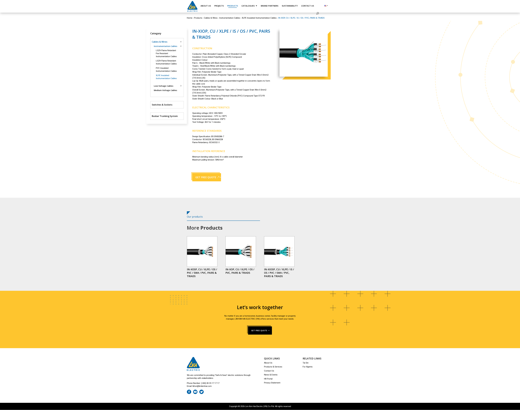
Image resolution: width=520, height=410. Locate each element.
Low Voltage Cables (163, 85)
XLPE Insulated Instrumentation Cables (259, 18)
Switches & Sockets (162, 104)
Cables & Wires (210, 18)
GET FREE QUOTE (205, 177)
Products (232, 5)
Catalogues (248, 5)
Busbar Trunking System (165, 116)
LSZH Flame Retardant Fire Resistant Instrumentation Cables (166, 53)
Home (189, 18)
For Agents (308, 367)
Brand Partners (269, 5)
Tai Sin (305, 363)
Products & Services (273, 367)
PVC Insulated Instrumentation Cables (166, 69)
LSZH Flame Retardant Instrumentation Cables (166, 62)
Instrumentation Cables (229, 18)
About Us (206, 5)
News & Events (270, 375)
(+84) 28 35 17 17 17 (210, 383)
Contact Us (307, 5)
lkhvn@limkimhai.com (202, 386)
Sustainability (290, 5)
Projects (219, 5)
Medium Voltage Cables (165, 90)
